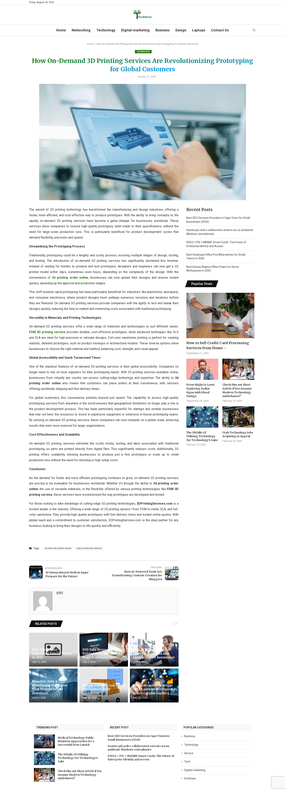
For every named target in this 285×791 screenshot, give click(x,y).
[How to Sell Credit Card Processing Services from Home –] (220, 315)
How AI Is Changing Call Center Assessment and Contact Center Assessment (154, 653)
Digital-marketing (135, 30)
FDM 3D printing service (89, 548)
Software (190, 778)
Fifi (59, 593)
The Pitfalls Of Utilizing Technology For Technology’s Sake (202, 436)
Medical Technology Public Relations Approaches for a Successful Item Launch (76, 741)
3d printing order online (58, 548)
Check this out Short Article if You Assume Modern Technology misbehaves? (237, 390)
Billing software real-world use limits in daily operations (103, 689)
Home (61, 30)
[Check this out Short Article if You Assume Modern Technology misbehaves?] (238, 369)
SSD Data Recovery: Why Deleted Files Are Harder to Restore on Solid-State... (103, 653)
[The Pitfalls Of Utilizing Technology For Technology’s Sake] (202, 417)
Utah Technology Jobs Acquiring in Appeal (237, 434)
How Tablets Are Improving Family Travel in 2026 (52, 653)
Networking (81, 30)
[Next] (176, 624)
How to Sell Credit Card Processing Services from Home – (217, 345)
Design (180, 30)
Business (162, 30)
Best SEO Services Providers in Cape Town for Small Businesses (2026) (139, 737)
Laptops (198, 30)
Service (188, 753)
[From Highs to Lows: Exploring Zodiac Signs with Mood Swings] (202, 369)
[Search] (254, 30)
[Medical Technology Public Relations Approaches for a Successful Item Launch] (44, 741)
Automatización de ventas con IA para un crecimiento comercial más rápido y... (154, 689)
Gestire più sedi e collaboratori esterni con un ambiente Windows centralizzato (138, 747)
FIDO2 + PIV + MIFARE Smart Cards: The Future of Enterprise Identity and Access (141, 757)
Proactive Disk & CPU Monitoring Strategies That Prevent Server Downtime (49, 687)
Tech (187, 761)
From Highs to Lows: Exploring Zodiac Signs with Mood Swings (200, 390)
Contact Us (220, 30)
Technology (105, 30)
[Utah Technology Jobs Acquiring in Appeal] (238, 417)
